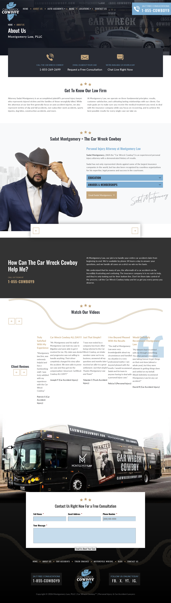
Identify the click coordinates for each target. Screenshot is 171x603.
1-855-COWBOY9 (21, 281)
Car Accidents (63, 561)
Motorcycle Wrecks (103, 561)
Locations (84, 8)
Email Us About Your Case (85, 548)
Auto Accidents (56, 8)
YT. (127, 580)
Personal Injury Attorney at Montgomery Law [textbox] (113, 148)
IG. (134, 580)
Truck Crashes (82, 561)
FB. (114, 580)
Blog (71, 8)
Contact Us (101, 8)
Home (25, 8)
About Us (38, 8)
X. (121, 580)
